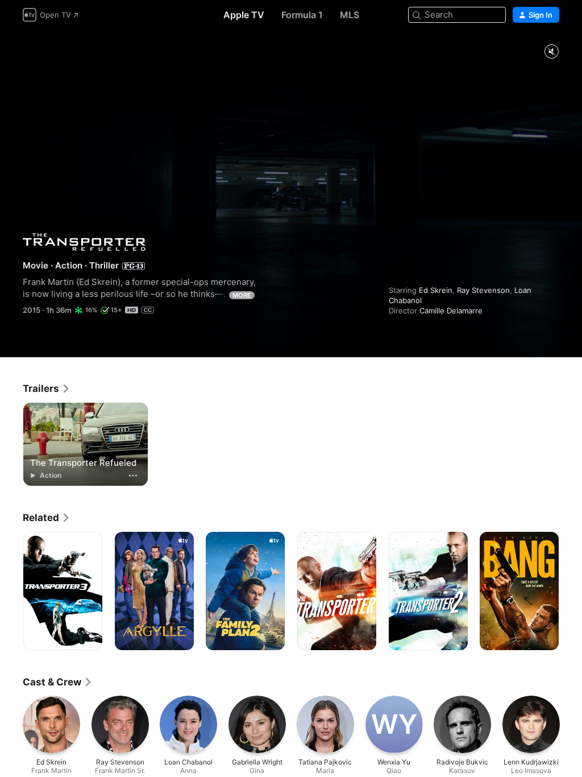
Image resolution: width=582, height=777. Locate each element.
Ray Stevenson (483, 290)
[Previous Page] (11, 591)
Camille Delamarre (451, 310)
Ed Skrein (435, 290)
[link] (46, 388)
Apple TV (243, 14)
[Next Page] (571, 591)
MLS (349, 14)
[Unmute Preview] (551, 52)
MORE (241, 295)
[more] (133, 475)
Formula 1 (302, 14)
